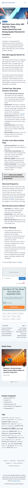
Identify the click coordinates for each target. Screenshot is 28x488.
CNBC (20, 262)
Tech (16, 445)
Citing (4, 313)
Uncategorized (8, 408)
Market (13, 431)
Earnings (11, 419)
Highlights (6, 423)
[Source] (22, 114)
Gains (9, 313)
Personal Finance (8, 404)
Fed (16, 419)
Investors (14, 313)
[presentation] (14, 357)
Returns (21, 437)
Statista (11, 197)
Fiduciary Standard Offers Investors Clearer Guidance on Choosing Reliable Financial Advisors (7, 330)
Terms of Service (17, 463)
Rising (3, 439)
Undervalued (6, 319)
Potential (21, 313)
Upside (18, 319)
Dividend (4, 419)
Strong (14, 316)
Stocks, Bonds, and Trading (11, 406)
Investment (11, 425)
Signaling (5, 441)
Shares (13, 439)
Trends (4, 447)
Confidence (17, 417)
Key (19, 429)
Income (18, 423)
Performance (20, 435)
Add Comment (22, 278)
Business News (8, 398)
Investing (4, 21)
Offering (5, 433)
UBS (18, 316)
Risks (8, 439)
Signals (13, 441)
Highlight (14, 422)
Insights (4, 425)
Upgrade (13, 319)
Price (4, 316)
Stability (20, 441)
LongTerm (5, 431)
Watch (10, 447)
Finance (6, 400)
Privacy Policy (21, 460)
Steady (4, 443)
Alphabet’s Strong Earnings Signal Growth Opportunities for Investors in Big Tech (13, 370)
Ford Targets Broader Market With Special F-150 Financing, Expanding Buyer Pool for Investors (21, 331)
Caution (11, 417)
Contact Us (9, 463)
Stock (8, 316)
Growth (6, 422)
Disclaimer (13, 460)
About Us (6, 460)
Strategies (4, 445)
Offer (20, 431)
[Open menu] (25, 3)
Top (20, 445)
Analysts (5, 417)
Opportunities (15, 433)
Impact (13, 423)
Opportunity (6, 435)
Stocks (18, 443)
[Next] (24, 365)
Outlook (13, 435)
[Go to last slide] (4, 365)
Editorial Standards (14, 465)
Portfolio (4, 437)
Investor (19, 426)
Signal (18, 439)
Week (15, 447)
